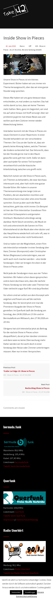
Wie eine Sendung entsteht (32, 50)
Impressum (8, 519)
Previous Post (19, 369)
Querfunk (19, 511)
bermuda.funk (21, 462)
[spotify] (34, 21)
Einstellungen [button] (30, 592)
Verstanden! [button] (16, 592)
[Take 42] (15, 10)
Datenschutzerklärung (27, 519)
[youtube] (29, 21)
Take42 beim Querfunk (14, 515)
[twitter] (24, 21)
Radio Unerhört (22, 569)
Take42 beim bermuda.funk (16, 466)
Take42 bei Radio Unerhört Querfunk (21, 573)
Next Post (37, 386)
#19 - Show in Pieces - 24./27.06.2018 (17, 375)
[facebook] (19, 21)
